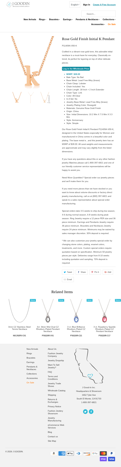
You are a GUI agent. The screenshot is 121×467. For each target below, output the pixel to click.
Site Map (52, 441)
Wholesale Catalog (56, 390)
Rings (42, 19)
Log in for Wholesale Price (76, 68)
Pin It (96, 272)
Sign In (86, 4)
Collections (109, 19)
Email (69, 279)
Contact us (53, 436)
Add (109, 272)
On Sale (112, 24)
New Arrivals (30, 19)
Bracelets (54, 19)
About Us (52, 349)
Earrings (67, 19)
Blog (50, 432)
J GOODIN (18, 451)
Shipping (52, 395)
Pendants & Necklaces (87, 19)
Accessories (97, 24)
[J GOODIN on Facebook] (91, 411)
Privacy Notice (54, 406)
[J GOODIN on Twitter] (85, 411)
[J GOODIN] (18, 4)
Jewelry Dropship (56, 360)
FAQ (50, 372)
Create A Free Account (104, 4)
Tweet (69, 272)
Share (83, 272)
